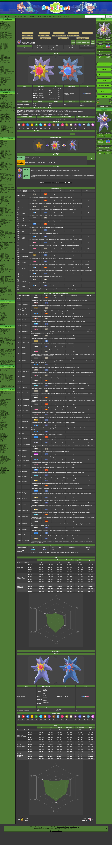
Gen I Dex (71, 48)
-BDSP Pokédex (3, 34)
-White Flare (3, 411)
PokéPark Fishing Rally (5, 262)
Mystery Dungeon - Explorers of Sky (7, 238)
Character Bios (3, 96)
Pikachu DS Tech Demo (5, 260)
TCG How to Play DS (5, 222)
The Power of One (4, 331)
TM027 (19, 347)
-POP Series (3, 443)
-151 (1, 423)
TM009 (19, 314)
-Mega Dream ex (4, 448)
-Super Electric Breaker (5, 459)
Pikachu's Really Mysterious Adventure (6, 382)
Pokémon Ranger (4, 257)
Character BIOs (3, 305)
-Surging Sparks (3, 415)
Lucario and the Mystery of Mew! (7, 339)
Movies (8, 326)
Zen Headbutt (25, 410)
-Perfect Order (3, 405)
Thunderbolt (25, 421)
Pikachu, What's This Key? (6, 385)
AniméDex (2, 95)
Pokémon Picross (4, 199)
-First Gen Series (4, 435)
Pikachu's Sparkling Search (6, 380)
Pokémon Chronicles (5, 112)
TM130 (19, 510)
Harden (24, 208)
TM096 (19, 460)
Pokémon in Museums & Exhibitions (5, 75)
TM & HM (67, 182)
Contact (20, 16)
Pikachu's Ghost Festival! (6, 376)
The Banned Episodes (5, 114)
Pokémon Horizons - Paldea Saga (7, 110)
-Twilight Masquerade (5, 418)
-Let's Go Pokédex (4, 32)
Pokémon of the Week (5, 64)
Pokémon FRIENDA (4, 299)
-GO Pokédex (3, 36)
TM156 (19, 540)
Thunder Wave (24, 309)
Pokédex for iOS (4, 223)
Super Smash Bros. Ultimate (6, 184)
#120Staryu (26, 819)
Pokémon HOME (4, 161)
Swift (23, 231)
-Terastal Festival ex (4, 458)
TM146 (19, 523)
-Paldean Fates (3, 421)
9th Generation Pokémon (5, 88)
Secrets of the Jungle (5, 362)
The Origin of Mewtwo (5, 329)
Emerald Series (3, 315)
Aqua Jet (24, 225)
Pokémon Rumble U (4, 211)
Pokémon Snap (3, 277)
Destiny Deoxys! (4, 338)
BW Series (2, 319)
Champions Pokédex (57, 16)
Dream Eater (25, 504)
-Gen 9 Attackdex (4, 50)
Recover (24, 281)
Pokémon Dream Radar (5, 209)
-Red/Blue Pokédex (4, 24)
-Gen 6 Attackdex (4, 47)
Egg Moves (92, 42)
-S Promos (2, 472)
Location (78, 42)
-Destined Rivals (4, 412)
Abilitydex (2, 55)
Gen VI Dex (71, 46)
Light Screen (23, 250)
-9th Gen (2, 66)
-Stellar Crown (3, 416)
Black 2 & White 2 (4, 208)
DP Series (2, 316)
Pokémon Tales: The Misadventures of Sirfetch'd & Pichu (7, 132)
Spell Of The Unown (4, 332)
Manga (8, 301)
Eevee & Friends (4, 384)
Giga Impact (25, 399)
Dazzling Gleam (24, 455)
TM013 (19, 325)
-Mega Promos (3, 437)
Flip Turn (24, 314)
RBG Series (2, 310)
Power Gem (25, 256)
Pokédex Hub (32, 16)
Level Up (56, 182)
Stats (88, 42)
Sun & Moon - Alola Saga (5, 106)
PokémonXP (3, 72)
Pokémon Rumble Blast (5, 217)
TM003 (19, 304)
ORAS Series (3, 323)
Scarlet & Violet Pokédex (44, 16)
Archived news (3, 22)
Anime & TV (8, 92)
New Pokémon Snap (4, 168)
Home (9, 16)
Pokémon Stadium (4, 280)
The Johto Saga (3, 100)
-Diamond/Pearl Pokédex (5, 27)
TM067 (19, 421)
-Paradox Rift (3, 422)
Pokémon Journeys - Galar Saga (7, 107)
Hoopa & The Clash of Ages (6, 355)
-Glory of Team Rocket (5, 455)
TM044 (19, 371)
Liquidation (24, 269)
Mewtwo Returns (4, 333)
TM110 (19, 493)
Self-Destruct (25, 381)
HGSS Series (3, 318)
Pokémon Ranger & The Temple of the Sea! (7, 341)
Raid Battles (3, 398)
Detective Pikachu (4, 182)
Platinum (2, 226)
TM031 (19, 353)
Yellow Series (3, 311)
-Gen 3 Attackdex (4, 44)
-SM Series (2, 428)
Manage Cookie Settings (72, 827)
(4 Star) (41, 162)
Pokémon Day (3, 78)
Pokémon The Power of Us (6, 360)
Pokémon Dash (3, 253)
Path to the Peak (4, 124)
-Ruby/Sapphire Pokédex (5, 26)
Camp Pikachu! (3, 373)
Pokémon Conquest (4, 214)
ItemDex (2, 53)
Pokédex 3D (3, 218)
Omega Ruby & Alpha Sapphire (7, 187)
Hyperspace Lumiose (31, 162)
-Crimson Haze (3, 465)
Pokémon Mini (3, 270)
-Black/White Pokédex (5, 28)
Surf (23, 275)
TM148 (19, 534)
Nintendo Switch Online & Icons (7, 294)
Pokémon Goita (3, 297)
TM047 (19, 376)
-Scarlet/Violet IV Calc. (5, 62)
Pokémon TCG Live (4, 171)
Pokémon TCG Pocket (5, 155)
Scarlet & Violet (3, 143)
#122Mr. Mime (84, 819)
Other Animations (4, 128)
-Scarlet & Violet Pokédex (6, 37)
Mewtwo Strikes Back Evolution (7, 361)
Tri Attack (24, 529)
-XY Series (2, 429)
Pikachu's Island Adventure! (6, 377)
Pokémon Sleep (3, 153)
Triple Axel (25, 516)
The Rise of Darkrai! (4, 342)
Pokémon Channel (4, 254)
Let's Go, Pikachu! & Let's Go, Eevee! (7, 176)
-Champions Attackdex (5, 52)
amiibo (1, 293)
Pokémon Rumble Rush (5, 179)
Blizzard (24, 476)
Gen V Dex (87, 46)
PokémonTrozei (3, 259)
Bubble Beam (23, 237)
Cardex (1, 59)
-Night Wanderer (4, 462)
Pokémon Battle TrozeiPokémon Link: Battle (7, 190)
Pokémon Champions (5, 145)
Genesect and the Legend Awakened (6, 352)
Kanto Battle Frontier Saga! (6, 102)
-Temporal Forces (4, 420)
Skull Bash (25, 523)
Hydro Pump (23, 287)
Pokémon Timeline (4, 69)
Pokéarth (66, 16)
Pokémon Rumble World (5, 196)
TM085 (19, 450)
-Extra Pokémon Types (5, 393)
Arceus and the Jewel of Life (6, 344)
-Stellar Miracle (3, 461)
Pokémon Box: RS (4, 255)
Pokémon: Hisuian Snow (5, 120)
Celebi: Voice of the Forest (6, 335)
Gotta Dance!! (3, 374)
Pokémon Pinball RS (4, 256)
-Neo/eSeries (3, 434)
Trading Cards (8, 389)
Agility (23, 376)
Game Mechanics (4, 61)
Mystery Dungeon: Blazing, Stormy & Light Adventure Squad (7, 233)
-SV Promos (3, 438)
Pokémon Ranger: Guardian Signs (6, 230)
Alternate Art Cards (4, 397)
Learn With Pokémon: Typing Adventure (6, 221)
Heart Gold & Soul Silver (5, 228)
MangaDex (2, 304)
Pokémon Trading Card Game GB (7, 281)
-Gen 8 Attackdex (4, 49)
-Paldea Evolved (3, 425)
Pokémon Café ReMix (5, 150)
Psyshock (25, 304)
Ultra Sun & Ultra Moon (5, 174)
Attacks (84, 42)
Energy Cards (3, 395)
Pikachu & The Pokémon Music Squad (7, 387)
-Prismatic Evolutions (5, 414)
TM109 (19, 487)
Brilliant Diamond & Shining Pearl (7, 158)
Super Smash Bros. (4, 282)
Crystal (1, 267)
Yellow (1, 275)
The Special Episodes (5, 113)
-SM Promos (3, 440)
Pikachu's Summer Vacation (6, 368)
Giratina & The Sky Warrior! (6, 343)
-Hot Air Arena (3, 456)
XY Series (2, 322)
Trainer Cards (3, 394)
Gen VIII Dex (40, 46)
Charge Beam (26, 510)
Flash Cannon (26, 444)
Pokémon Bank (3, 188)
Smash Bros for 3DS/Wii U (6, 203)
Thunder (24, 481)
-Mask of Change (4, 463)
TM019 (19, 342)
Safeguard (25, 393)
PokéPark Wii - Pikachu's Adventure (6, 235)
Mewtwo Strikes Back (5, 330)
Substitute (24, 450)
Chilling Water (25, 493)
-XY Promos (3, 442)
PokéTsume (2, 136)
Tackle (23, 195)
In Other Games (3, 287)
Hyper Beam (25, 371)
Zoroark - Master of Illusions (6, 345)
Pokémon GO (3, 149)
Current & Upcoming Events (6, 85)
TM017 (19, 337)
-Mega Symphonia (4, 451)
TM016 (19, 331)
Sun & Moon (3, 173)
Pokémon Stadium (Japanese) (7, 279)
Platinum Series (3, 317)
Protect (24, 337)
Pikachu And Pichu (4, 370)
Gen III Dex (40, 48)
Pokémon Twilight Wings (5, 118)
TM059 (19, 410)
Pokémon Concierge (4, 130)
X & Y (1, 186)
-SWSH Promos (3, 439)
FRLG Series (3, 314)
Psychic (24, 262)
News (1, 21)
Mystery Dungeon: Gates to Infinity (6, 213)
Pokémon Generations (5, 117)
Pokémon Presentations (5, 79)
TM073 (19, 433)
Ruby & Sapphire (4, 247)
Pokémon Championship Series (7, 71)
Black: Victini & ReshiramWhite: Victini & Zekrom (7, 347)
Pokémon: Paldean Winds (6, 121)
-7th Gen (2, 68)
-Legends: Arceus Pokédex (6, 35)
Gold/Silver (2, 266)
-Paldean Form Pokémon (5, 90)
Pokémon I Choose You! (5, 359)
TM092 (19, 455)
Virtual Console (3, 288)
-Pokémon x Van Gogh (5, 77)
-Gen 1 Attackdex (4, 42)
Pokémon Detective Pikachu (6, 364)
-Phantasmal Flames (5, 408)
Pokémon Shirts (3, 81)
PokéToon (2, 123)
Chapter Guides (3, 307)
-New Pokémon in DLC (5, 89)
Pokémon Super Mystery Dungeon (5, 198)
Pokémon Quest (3, 183)
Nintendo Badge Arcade (5, 205)
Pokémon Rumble (4, 231)
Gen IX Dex (25, 46)
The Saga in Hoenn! (4, 101)
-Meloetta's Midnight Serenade (7, 350)
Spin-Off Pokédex (4, 56)
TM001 (19, 299)
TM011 (19, 320)
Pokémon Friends (4, 148)
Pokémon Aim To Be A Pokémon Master (7, 109)
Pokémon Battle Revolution (6, 236)
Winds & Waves (3, 141)
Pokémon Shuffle (4, 195)
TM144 (19, 516)
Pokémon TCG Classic (5, 399)
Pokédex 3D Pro (4, 219)
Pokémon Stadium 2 (4, 268)
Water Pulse (25, 366)
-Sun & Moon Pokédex (5, 31)
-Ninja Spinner (3, 446)
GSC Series (2, 312)
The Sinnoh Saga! (4, 103)
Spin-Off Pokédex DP (5, 57)
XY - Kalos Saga (4, 105)
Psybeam (24, 244)
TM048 (19, 381)
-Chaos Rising (3, 404)
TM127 (19, 504)
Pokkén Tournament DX (5, 180)
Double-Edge (25, 405)
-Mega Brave (3, 450)
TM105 (19, 476)
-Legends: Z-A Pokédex (5, 38)
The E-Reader (3, 263)
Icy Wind (24, 387)
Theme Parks (3, 82)
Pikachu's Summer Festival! (6, 375)
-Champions (3, 65)
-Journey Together (4, 413)
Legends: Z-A (3, 144)
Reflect (24, 353)
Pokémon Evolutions (4, 119)
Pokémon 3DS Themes (5, 290)
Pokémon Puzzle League (5, 276)
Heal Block (25, 466)
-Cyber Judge (3, 467)
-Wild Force (2, 466)
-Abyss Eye (2, 445)
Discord (26, 16)
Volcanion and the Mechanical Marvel (7, 357)
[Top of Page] (106, 828)
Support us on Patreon (56, 831)
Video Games (7, 138)
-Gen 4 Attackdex (4, 45)
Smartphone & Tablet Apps (6, 291)
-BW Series (2, 431)
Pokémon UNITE (4, 152)
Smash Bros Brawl (4, 245)
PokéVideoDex (3, 126)
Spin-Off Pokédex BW (5, 58)
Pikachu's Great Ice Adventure (7, 379)
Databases (7, 19)
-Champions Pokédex (5, 39)
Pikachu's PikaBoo (4, 372)
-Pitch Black (3, 403)
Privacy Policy (61, 827)
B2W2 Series (3, 320)
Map (91, 158)
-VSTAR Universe (4, 468)
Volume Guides (3, 308)
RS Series (2, 313)
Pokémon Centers (4, 70)
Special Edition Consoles (5, 289)
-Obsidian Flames (4, 424)
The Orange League (4, 98)
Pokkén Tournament (4, 201)
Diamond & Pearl (4, 225)
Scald (23, 534)
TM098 (19, 471)
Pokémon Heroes (4, 336)
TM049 (19, 387)
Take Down (25, 201)
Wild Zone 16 (28, 158)
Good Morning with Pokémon (6, 127)
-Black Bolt (2, 410)
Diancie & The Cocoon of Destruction (6, 354)
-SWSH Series (3, 427)
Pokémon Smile (3, 166)
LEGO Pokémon (3, 80)
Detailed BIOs (3, 306)
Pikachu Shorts (7, 367)
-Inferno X (2, 449)
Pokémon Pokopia (4, 146)
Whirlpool (24, 427)
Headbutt (24, 299)
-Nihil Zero (2, 447)
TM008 (19, 309)
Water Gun (24, 213)
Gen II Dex (56, 48)
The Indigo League (4, 97)
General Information (4, 303)
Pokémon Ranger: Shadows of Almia (7, 241)
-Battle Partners (3, 457)
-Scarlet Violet (3, 426)
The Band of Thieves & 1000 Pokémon (6, 193)
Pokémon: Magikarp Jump (6, 178)
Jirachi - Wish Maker (5, 337)
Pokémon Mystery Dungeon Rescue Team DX (6, 165)
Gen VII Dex (56, 46)
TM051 (19, 393)
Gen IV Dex (25, 48)
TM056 (19, 405)
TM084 (19, 444)
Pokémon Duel (3, 202)
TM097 (19, 466)
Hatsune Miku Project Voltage (7, 73)
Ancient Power (26, 499)
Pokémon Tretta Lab (4, 210)
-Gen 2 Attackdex (4, 43)
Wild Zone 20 (36, 158)
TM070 (19, 427)
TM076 (19, 438)
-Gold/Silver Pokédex (5, 25)
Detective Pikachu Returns (6, 154)
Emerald (2, 249)
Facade (24, 487)
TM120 (19, 499)
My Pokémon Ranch (4, 244)
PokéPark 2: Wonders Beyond (7, 215)
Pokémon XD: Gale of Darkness (7, 252)
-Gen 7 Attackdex (4, 48)
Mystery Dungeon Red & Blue (7, 258)
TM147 (19, 529)
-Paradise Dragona (4, 460)
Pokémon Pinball (4, 278)
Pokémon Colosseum (5, 251)
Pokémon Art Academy (5, 191)
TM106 (19, 481)
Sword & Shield (3, 157)
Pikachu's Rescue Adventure (6, 369)
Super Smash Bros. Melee (6, 271)
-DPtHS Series (3, 432)
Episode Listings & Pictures (6, 94)
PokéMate (2, 264)
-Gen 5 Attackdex (4, 46)
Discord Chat (3, 84)
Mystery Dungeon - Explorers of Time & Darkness (7, 243)
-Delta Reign (3, 401)
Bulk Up (24, 320)
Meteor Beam (25, 540)
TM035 (19, 360)
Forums (15, 16)
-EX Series (2, 433)
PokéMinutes (3, 125)
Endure (24, 360)
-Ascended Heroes (4, 406)
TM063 (19, 416)
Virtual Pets (2, 292)
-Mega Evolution (3, 409)
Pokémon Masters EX (5, 151)
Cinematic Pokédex (4, 60)
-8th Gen (2, 67)
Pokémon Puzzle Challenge (6, 269)
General (73, 42)
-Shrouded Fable (4, 417)
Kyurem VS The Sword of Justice (7, 349)
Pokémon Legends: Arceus (6, 160)
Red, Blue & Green (4, 274)
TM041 (19, 366)
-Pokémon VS (3, 469)
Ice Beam (24, 325)
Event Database (3, 87)
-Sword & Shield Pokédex (6, 33)
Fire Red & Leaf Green (5, 248)
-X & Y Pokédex (3, 30)
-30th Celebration (4, 402)
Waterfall (24, 471)
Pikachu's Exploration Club (6, 378)
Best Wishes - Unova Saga (6, 104)
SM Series (2, 324)
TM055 (19, 399)
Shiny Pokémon (3, 115)
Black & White (3, 207)
